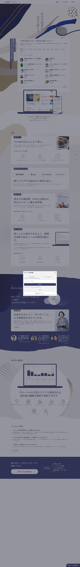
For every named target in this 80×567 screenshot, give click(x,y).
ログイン (40, 284)
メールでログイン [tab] (32, 276)
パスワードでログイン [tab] (48, 276)
